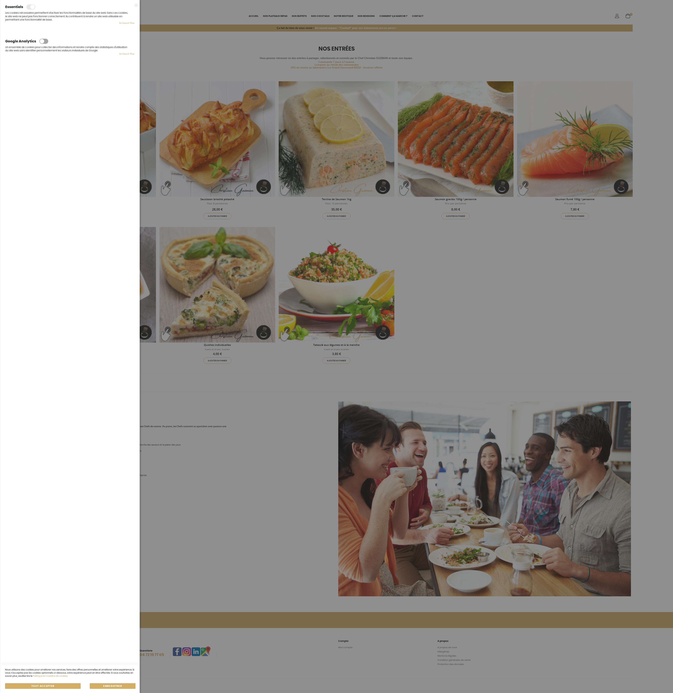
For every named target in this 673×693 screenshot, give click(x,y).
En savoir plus (126, 23)
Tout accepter (43, 686)
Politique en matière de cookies (50, 676)
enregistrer (112, 686)
